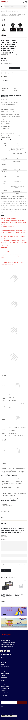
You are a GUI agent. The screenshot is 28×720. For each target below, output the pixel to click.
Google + (9, 73)
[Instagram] (8, 651)
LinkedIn (7, 73)
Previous (3, 18)
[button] (8, 27)
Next (3, 37)
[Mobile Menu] (1, 6)
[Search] (25, 6)
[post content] (7, 586)
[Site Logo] (4, 2)
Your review (4, 539)
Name (2, 553)
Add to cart (15, 68)
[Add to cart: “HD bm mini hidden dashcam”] (25, 581)
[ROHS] (17, 450)
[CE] (17, 385)
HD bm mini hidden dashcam (19, 595)
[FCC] (17, 418)
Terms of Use (17, 705)
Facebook (2, 73)
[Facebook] (1, 651)
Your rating (3, 535)
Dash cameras (9, 63)
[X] (5, 651)
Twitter (5, 73)
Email (12, 73)
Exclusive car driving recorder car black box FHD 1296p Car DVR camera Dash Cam (6, 596)
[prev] (24, 40)
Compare (5, 76)
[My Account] (24, 2)
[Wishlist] (21, 2)
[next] (26, 40)
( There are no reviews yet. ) (12, 54)
